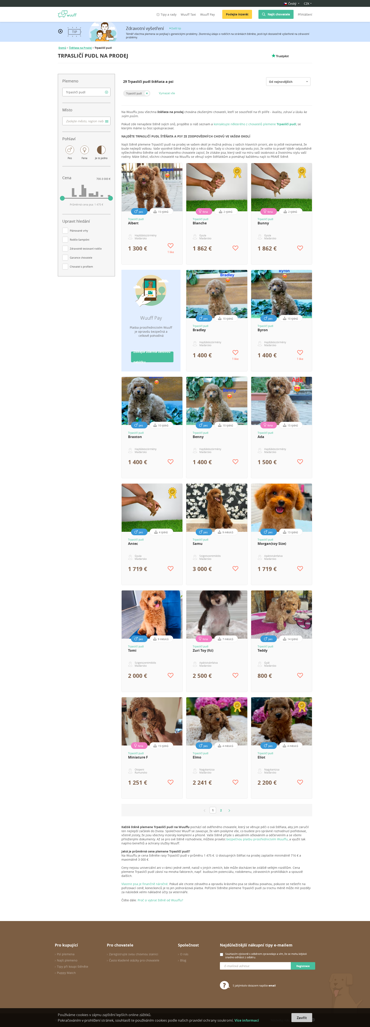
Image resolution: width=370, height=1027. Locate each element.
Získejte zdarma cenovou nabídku (151, 357)
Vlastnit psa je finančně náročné (144, 884)
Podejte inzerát (237, 14)
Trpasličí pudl (134, 93)
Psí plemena (66, 954)
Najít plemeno (67, 960)
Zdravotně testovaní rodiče (86, 248)
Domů (62, 48)
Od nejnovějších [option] (280, 82)
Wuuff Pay (207, 14)
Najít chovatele (279, 14)
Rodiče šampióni (79, 239)
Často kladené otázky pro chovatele (134, 960)
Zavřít (302, 1017)
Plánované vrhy (79, 230)
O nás (184, 954)
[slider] (62, 198)
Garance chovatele (81, 257)
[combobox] (86, 92)
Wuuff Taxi (188, 14)
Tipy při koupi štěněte (72, 966)
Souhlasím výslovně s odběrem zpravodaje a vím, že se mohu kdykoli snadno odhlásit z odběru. (266, 955)
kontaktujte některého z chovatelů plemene (255, 124)
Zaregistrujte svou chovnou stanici (133, 954)
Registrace (303, 966)
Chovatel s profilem (81, 266)
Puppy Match (66, 973)
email (272, 985)
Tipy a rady (168, 14)
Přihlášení (305, 14)
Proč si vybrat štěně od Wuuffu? (160, 900)
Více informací (246, 1020)
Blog (183, 960)
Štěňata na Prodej (80, 48)
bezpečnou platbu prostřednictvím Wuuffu (257, 839)
